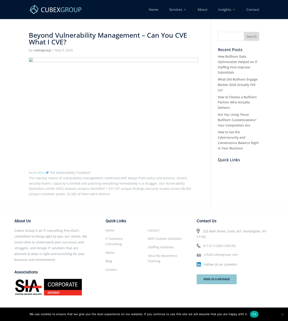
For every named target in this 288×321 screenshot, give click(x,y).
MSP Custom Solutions (165, 238)
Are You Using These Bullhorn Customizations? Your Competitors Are (237, 119)
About (202, 10)
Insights (224, 10)
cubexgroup (42, 50)
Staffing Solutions (161, 247)
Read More (37, 172)
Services (175, 10)
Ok (254, 314)
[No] (282, 314)
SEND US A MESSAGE (216, 279)
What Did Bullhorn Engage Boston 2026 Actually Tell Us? (238, 84)
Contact (252, 10)
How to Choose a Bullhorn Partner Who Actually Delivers (237, 102)
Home (153, 10)
